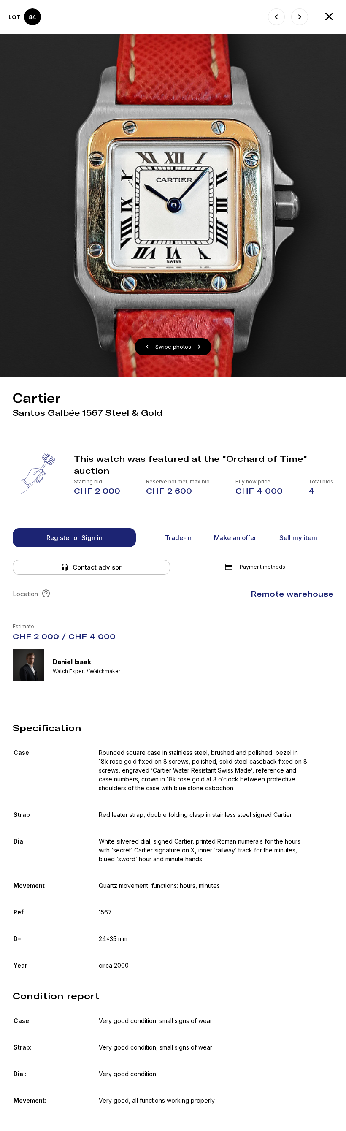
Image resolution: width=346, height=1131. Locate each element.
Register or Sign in (74, 538)
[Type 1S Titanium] (299, 16)
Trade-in (178, 538)
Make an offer (235, 538)
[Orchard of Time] (329, 16)
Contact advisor (97, 567)
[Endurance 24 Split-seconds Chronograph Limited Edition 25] (276, 16)
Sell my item (298, 538)
